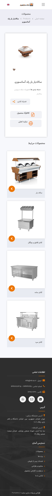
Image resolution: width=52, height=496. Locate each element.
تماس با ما (39, 475)
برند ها (40, 456)
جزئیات (11, 199)
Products (27, 18)
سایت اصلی (22, 121)
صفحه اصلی (39, 18)
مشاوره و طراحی (37, 466)
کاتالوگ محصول (23, 113)
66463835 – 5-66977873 (21, 386)
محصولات (39, 451)
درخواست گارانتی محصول (33, 470)
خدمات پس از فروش (35, 461)
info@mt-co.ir (30, 380)
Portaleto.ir (16, 492)
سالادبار (39, 94)
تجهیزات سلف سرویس (22, 89)
